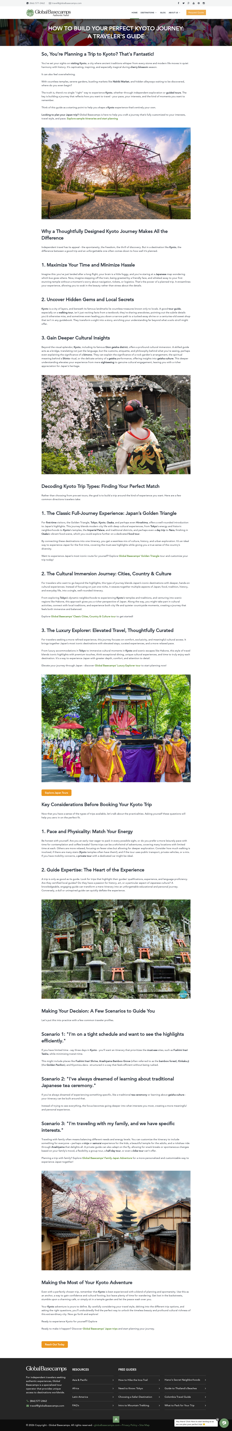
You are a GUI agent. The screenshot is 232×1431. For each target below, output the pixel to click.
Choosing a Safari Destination (135, 1396)
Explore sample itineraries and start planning (92, 118)
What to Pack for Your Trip (179, 1405)
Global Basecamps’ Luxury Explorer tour (118, 665)
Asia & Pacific (79, 1379)
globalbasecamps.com (107, 1425)
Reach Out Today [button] (54, 1344)
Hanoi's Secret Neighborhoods (182, 1379)
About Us (173, 12)
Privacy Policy (129, 1425)
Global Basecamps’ (100, 1328)
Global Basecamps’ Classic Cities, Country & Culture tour (83, 616)
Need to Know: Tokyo (130, 1388)
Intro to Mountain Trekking (133, 1405)
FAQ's (75, 1405)
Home (134, 12)
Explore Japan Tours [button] (56, 792)
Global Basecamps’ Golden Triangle (139, 555)
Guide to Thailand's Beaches (181, 1388)
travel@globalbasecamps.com (67, 3)
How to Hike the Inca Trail (133, 1379)
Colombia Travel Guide (178, 1396)
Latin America (80, 1396)
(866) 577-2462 (37, 3)
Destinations (148, 12)
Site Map (144, 1425)
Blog (163, 12)
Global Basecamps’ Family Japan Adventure (107, 1157)
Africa (75, 1388)
